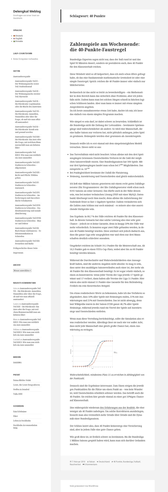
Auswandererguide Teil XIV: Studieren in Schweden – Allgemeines (27, 165)
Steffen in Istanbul (21, 389)
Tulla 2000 (17, 394)
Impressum (18, 252)
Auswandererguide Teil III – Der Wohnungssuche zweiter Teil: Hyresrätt (27, 94)
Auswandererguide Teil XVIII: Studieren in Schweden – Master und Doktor (28, 221)
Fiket (15, 416)
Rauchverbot (75, 464)
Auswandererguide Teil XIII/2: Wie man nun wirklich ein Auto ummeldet (28, 155)
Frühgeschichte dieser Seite (25, 248)
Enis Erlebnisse (20, 411)
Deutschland (104, 461)
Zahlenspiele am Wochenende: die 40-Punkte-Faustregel (105, 47)
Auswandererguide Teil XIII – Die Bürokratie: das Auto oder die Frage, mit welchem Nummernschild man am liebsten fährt (28, 142)
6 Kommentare (91, 464)
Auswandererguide (21, 76)
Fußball (137, 461)
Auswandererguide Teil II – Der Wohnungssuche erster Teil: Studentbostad (27, 84)
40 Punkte (117, 461)
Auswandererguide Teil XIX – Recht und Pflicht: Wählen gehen (28, 175)
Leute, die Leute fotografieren (26, 385)
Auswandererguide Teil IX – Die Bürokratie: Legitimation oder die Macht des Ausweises (28, 104)
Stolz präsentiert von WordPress (84, 486)
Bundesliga (128, 461)
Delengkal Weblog (27, 11)
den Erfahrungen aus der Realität (117, 407)
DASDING (17, 362)
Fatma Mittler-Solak (22, 380)
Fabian (92, 461)
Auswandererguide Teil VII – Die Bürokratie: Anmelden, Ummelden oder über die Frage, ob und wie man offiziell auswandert (28, 116)
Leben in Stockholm (22, 420)
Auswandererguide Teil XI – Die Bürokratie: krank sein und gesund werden (27, 129)
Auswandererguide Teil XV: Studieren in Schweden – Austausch (27, 185)
